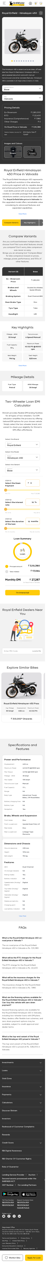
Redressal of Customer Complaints (18, 1126)
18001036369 (8, 1205)
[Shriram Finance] (16, 3)
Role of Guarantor (10, 1167)
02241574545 (23, 1208)
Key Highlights (30, 223)
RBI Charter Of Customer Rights (16, 1159)
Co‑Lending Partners (27, 1185)
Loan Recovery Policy (9, 1243)
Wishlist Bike (14, 1258)
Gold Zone (7, 1078)
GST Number (8, 1185)
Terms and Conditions (9, 1238)
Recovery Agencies (29, 1248)
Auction (31, 1175)
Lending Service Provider (13, 1175)
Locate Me (36, 651)
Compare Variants (11, 223)
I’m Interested (22, 592)
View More (23, 214)
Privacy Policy (25, 1238)
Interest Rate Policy (18, 1240)
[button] (12, 61)
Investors (6, 1118)
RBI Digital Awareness (12, 1151)
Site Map (5, 1240)
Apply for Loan (34, 1258)
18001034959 (8, 1202)
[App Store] (29, 1194)
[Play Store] (10, 1194)
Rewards (6, 1134)
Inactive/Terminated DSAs (10, 1248)
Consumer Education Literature (12, 1246)
